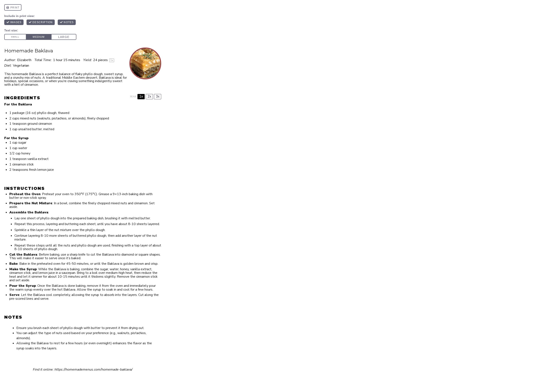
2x (149, 96)
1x (141, 96)
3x (158, 96)
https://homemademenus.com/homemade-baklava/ (94, 369)
